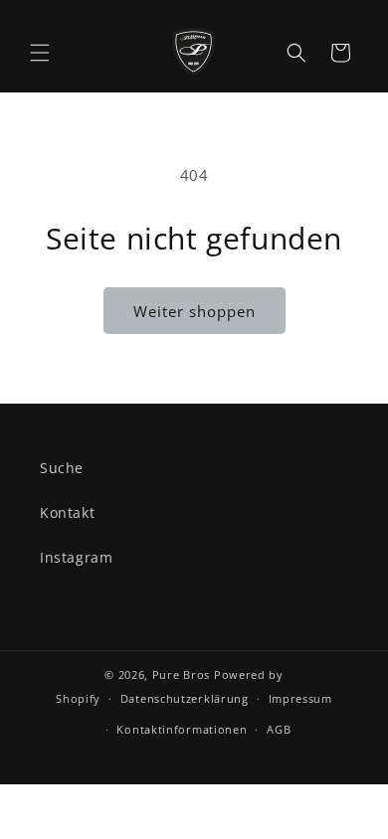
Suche (62, 467)
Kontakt (67, 512)
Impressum (300, 698)
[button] (40, 53)
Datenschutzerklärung (184, 698)
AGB (279, 729)
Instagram (76, 557)
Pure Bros (181, 674)
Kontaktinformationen (181, 729)
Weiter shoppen (194, 311)
